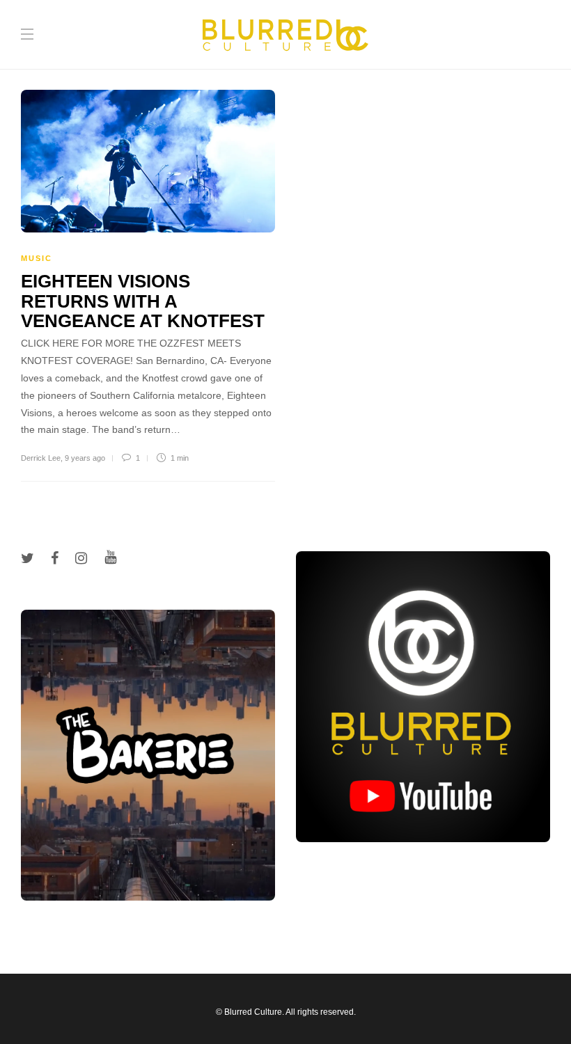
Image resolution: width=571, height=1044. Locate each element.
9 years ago (85, 458)
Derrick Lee (41, 458)
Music (36, 258)
